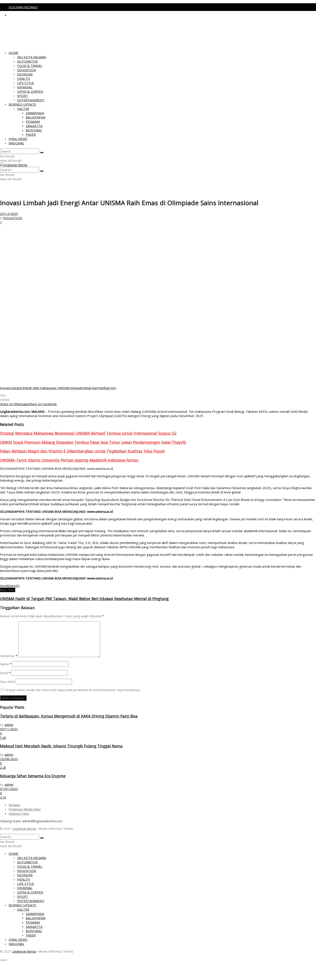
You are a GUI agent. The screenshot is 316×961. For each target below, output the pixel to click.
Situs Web (7, 681)
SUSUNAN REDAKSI (23, 7)
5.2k (3, 737)
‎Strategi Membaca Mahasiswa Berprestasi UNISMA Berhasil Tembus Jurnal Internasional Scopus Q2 (88, 433)
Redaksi (14, 805)
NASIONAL (16, 143)
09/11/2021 (9, 729)
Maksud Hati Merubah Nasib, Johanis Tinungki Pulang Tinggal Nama (61, 745)
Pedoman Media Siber (25, 809)
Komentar (8, 656)
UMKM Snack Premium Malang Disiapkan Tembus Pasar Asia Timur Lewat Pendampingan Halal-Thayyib (93, 442)
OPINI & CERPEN (30, 91)
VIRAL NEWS (18, 139)
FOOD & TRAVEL (29, 65)
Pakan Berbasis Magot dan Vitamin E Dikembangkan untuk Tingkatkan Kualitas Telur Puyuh (82, 451)
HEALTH (23, 78)
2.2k (3, 767)
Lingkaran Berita (24, 828)
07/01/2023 (9, 789)
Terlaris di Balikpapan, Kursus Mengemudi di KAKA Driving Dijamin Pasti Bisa (69, 716)
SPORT (22, 96)
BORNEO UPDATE (22, 104)
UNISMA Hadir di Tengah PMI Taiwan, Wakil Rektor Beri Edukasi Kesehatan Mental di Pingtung (84, 598)
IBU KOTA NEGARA (31, 57)
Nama (5, 664)
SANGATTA (34, 126)
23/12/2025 (9, 213)
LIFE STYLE (25, 83)
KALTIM (23, 108)
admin (9, 724)
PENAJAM (33, 121)
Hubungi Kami (19, 813)
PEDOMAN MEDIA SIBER (27, 15)
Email (5, 673)
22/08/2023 (9, 759)
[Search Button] (41, 152)
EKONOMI (25, 74)
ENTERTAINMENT (30, 100)
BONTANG (34, 130)
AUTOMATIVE (27, 61)
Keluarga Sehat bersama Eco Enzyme (33, 775)
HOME (13, 53)
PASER (31, 134)
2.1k (3, 797)
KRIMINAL (24, 87)
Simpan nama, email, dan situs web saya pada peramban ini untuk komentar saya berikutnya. (73, 690)
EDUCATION (26, 70)
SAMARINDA (35, 113)
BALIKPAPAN (35, 117)
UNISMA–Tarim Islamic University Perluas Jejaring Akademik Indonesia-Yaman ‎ (70, 460)
